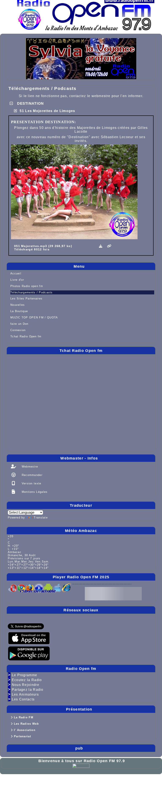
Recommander (31, 475)
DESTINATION (30, 104)
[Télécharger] (101, 246)
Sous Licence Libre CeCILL (77, 781)
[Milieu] (155, 333)
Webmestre (29, 466)
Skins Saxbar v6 (16, 785)
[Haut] (155, 325)
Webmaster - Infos (106, 458)
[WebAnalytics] (81, 765)
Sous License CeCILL (47, 785)
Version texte (30, 483)
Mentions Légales (33, 491)
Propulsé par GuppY (19, 781)
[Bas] (155, 341)
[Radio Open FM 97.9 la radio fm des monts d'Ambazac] (85, 11)
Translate (41, 517)
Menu (113, 266)
